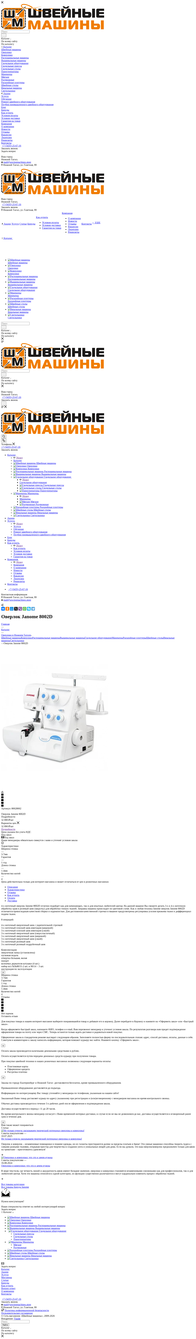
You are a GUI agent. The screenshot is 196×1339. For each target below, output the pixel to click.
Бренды (5, 1283)
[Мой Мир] (11, 609)
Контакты (6, 1294)
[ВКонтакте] (3, 609)
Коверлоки (26, 638)
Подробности (8, 829)
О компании (7, 1291)
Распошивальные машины (46, 638)
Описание (12, 887)
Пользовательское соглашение (17, 1313)
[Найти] (3, 35)
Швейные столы (154, 638)
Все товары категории (12, 1184)
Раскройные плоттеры (134, 638)
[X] (16, 609)
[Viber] (20, 609)
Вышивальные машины (72, 638)
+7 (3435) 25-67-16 (11, 145)
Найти (5, 1325)
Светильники (17, 640)
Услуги (17, 526)
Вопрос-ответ (8, 1288)
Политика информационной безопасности (27, 1310)
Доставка (12, 900)
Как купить (19, 548)
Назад (20, 457)
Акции (4, 1272)
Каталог (17, 460)
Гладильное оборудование (33, 482)
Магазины (6, 1277)
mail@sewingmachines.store (17, 162)
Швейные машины (11, 638)
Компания (18, 565)
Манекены (25, 499)
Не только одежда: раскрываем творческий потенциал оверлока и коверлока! (41, 1139)
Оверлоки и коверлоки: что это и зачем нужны (25, 1165)
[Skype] (29, 609)
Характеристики (16, 889)
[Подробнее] (2, 1154)
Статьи (5, 1280)
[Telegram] (33, 609)
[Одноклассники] (7, 609)
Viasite (17, 1318)
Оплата (11, 898)
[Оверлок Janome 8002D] (54, 770)
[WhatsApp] (24, 609)
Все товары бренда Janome (15, 1187)
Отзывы (11, 892)
